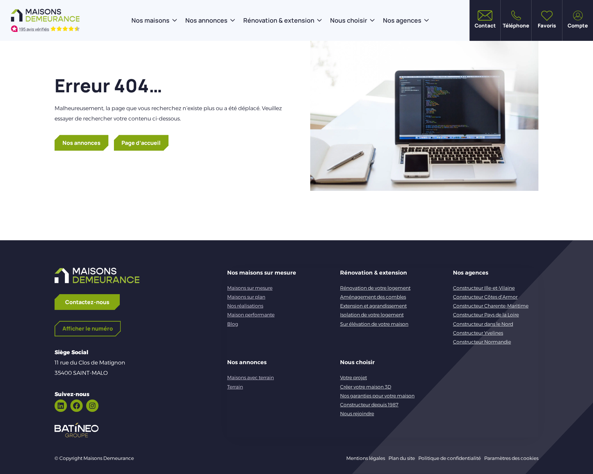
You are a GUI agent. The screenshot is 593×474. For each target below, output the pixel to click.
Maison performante (251, 315)
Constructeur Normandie (482, 342)
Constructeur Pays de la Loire (486, 315)
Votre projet (353, 377)
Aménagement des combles (373, 297)
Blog (232, 324)
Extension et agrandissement (373, 306)
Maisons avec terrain (250, 377)
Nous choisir (348, 20)
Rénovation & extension (278, 20)
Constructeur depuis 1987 (369, 405)
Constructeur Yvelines (478, 333)
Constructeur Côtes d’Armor (485, 297)
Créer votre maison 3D (365, 387)
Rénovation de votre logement (375, 288)
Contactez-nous (87, 302)
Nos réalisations (245, 306)
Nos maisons (150, 20)
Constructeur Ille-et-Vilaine (484, 288)
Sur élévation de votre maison (374, 324)
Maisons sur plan (246, 297)
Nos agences (402, 20)
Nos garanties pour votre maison (377, 396)
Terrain (235, 387)
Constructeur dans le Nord (483, 324)
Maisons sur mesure (249, 288)
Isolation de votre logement (372, 315)
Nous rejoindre (357, 414)
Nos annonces (206, 20)
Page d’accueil (141, 143)
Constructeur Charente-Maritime (490, 306)
